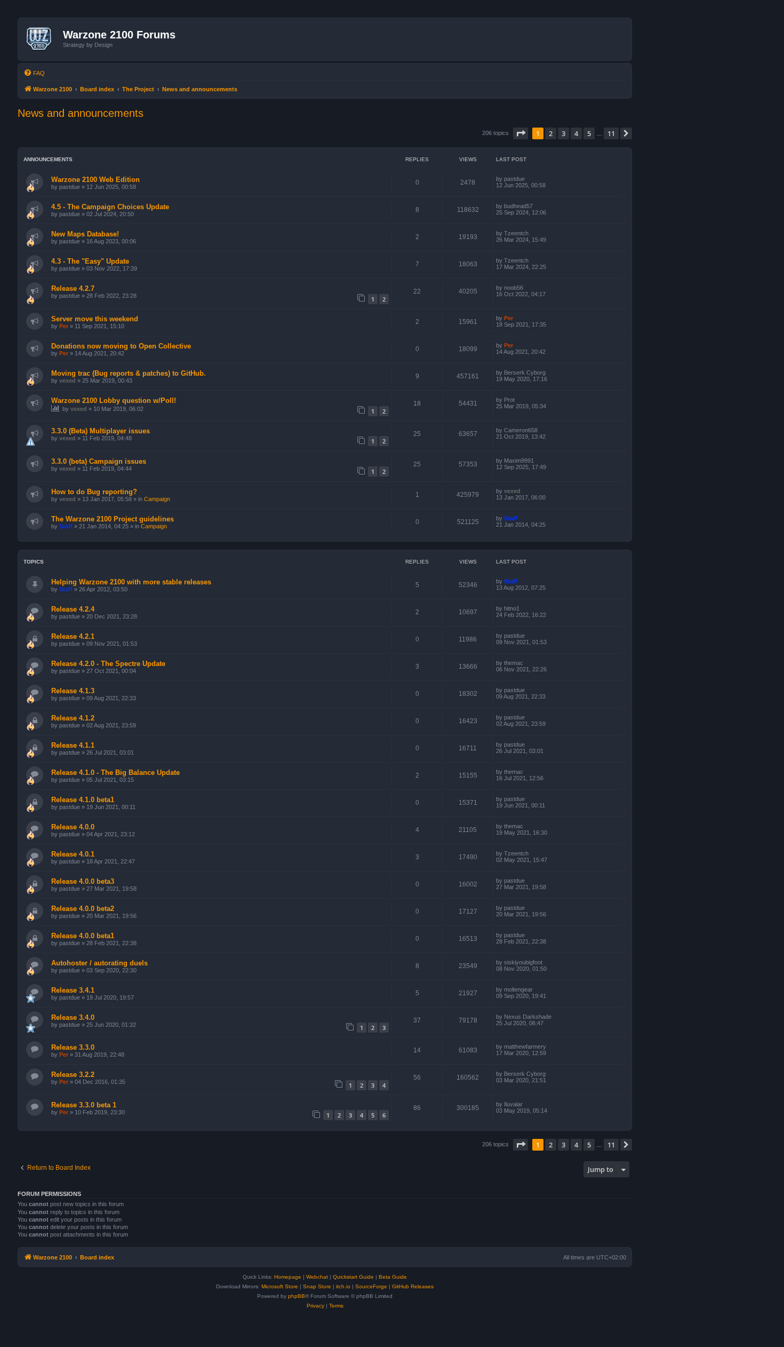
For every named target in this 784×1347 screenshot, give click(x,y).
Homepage (287, 1277)
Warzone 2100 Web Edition (95, 180)
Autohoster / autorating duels (99, 963)
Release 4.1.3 (72, 691)
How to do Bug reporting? (94, 492)
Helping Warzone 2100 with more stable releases (131, 582)
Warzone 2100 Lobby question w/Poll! (113, 401)
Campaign (157, 499)
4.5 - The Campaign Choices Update (110, 207)
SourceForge (371, 1286)
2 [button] (551, 133)
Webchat (317, 1277)
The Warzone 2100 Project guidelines (112, 519)
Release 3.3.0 (72, 1047)
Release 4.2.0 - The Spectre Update (108, 664)
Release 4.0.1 (72, 854)
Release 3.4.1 (72, 990)
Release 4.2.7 (72, 288)
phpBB (296, 1296)
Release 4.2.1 (72, 636)
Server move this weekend (94, 319)
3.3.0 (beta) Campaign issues (98, 461)
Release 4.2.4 (72, 609)
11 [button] (611, 133)
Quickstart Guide (353, 1277)
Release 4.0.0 (72, 827)
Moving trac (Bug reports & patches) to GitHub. (128, 373)
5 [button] (589, 133)
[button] (520, 133)
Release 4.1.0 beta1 (82, 800)
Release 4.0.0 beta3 (82, 881)
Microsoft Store (279, 1286)
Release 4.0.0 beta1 (82, 936)
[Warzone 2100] (42, 39)
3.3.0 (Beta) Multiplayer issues (100, 431)
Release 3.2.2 (72, 1075)
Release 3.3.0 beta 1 (83, 1105)
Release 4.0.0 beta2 (82, 909)
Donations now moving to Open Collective (121, 346)
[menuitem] (34, 73)
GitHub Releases (413, 1286)
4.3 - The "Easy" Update (90, 261)
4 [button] (576, 133)
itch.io (343, 1286)
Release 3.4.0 (72, 1017)
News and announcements (80, 113)
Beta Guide (393, 1277)
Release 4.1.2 (72, 718)
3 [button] (563, 133)
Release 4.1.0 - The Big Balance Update (115, 772)
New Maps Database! (85, 234)
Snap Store (317, 1286)
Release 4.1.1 (72, 745)
